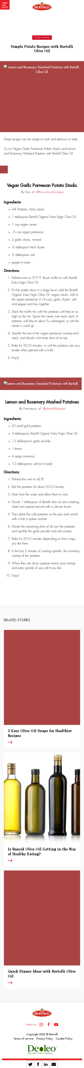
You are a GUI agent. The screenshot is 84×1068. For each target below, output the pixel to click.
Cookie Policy (64, 1038)
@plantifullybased (54, 408)
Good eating (42, 38)
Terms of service (23, 1038)
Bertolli (53, 1034)
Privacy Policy (44, 1038)
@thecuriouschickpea (49, 192)
